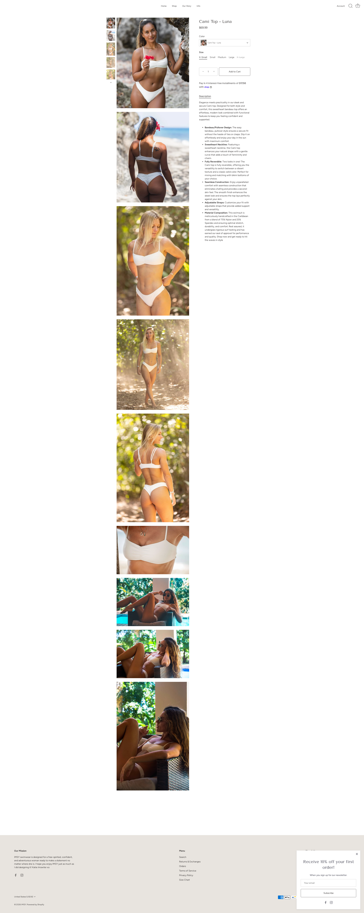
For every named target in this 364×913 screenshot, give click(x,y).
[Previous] (111, 15)
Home (164, 6)
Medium (222, 57)
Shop (174, 6)
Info (198, 6)
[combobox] (224, 42)
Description (205, 96)
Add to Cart (235, 71)
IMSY (23, 904)
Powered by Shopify (35, 904)
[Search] (350, 6)
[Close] (357, 854)
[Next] (111, 82)
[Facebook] (325, 902)
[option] (110, 23)
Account (341, 6)
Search (182, 857)
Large (231, 57)
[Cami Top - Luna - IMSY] (110, 23)
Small (212, 57)
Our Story (186, 6)
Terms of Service (187, 870)
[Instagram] (331, 902)
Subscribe (328, 893)
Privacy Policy (186, 875)
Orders (182, 866)
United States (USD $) (23, 897)
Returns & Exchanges (189, 861)
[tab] (206, 96)
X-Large (241, 57)
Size (201, 52)
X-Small (203, 57)
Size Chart (184, 879)
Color (202, 36)
